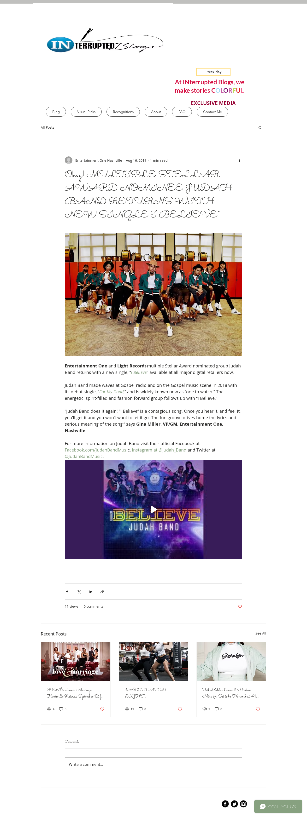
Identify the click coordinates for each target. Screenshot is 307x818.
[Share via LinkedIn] (90, 591)
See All (260, 633)
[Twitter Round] (234, 803)
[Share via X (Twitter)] (79, 591)
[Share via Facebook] (67, 591)
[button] (260, 127)
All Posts (47, 127)
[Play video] (153, 509)
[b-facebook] (225, 803)
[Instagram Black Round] (243, 803)
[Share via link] (102, 591)
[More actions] (239, 160)
